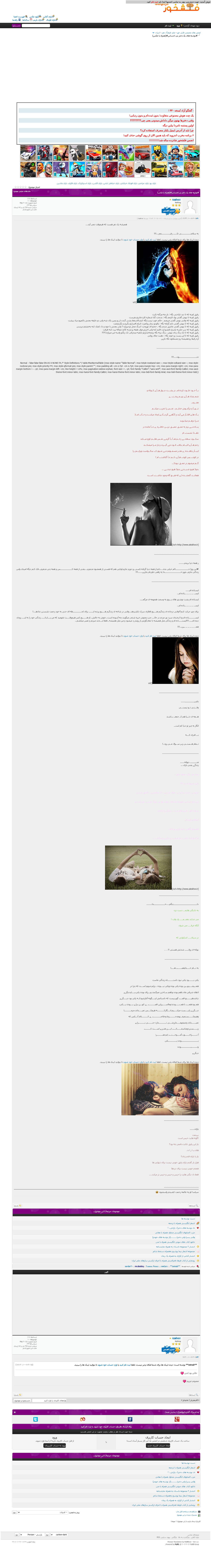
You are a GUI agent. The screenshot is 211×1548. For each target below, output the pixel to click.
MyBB (177, 1544)
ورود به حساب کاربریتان (55, 1445)
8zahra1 (141, 218)
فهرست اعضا (19, 16)
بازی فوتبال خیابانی (128, 183)
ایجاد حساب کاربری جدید (158, 1445)
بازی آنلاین (47, 16)
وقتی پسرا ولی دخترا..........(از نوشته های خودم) (173, 1237)
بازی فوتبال (50, 20)
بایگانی (174, 1537)
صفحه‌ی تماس (193, 1535)
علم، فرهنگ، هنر (168, 32)
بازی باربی (37, 20)
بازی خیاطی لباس (111, 183)
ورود (178, 25)
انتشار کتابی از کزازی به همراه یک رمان (178, 1256)
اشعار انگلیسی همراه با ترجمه (182, 1223)
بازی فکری (72, 183)
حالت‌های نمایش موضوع (22, 191)
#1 (197, 218)
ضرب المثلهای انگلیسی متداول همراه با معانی (175, 1232)
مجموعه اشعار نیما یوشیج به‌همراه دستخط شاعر (174, 1251)
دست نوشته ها (188, 1218)
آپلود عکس (34, 16)
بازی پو (153, 183)
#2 (197, 1357)
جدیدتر (185, 1400)
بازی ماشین (62, 183)
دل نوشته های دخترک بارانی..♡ (181, 1228)
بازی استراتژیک (84, 183)
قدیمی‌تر (194, 1400)
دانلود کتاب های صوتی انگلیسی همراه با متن (175, 1242)
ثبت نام (168, 25)
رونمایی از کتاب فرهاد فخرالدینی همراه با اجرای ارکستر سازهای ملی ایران (163, 1260)
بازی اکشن (97, 183)
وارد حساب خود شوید (133, 239)
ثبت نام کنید (150, 239)
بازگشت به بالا (184, 1537)
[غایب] (170, 200)
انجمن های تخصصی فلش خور (188, 32)
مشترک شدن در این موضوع (187, 1515)
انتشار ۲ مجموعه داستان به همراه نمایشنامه (175, 1246)
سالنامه (25, 20)
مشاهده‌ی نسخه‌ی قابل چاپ (186, 1511)
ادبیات (157, 32)
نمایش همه (171, 1412)
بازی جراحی (143, 183)
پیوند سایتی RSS (163, 1537)
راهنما (15, 20)
